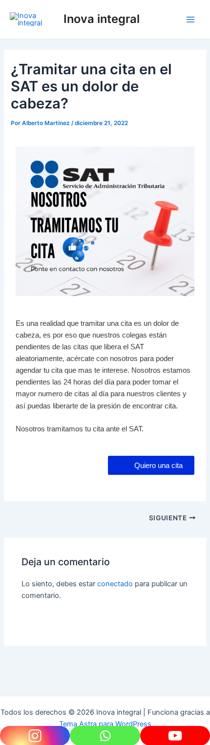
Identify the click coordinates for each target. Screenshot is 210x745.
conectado (115, 583)
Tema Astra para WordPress (105, 724)
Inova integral (101, 19)
